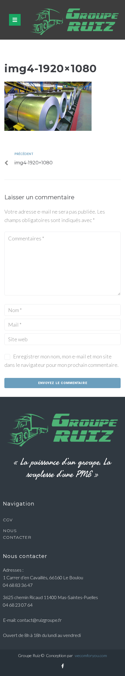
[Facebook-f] (62, 665)
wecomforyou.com (91, 655)
